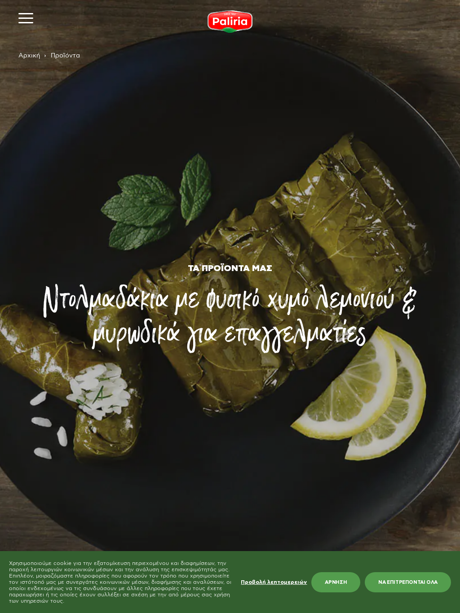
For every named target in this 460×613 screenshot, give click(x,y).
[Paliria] (230, 21)
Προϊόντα (65, 56)
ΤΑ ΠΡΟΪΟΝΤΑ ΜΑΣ (230, 268)
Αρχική (29, 56)
